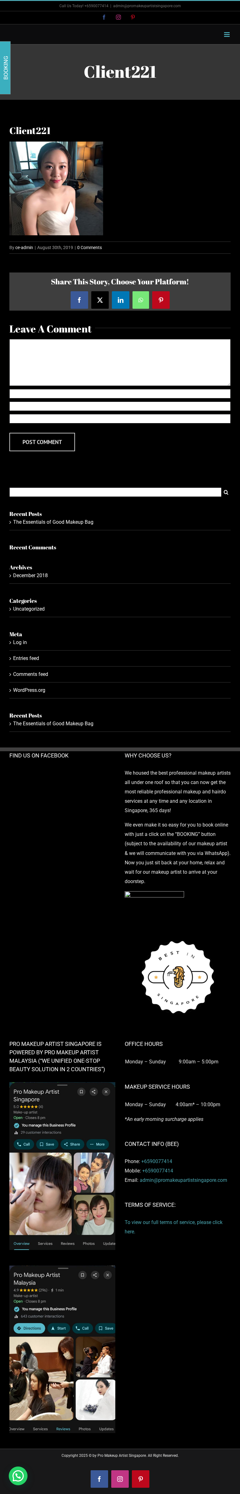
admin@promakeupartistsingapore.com (147, 6)
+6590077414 (156, 1161)
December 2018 (30, 575)
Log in (20, 642)
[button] (18, 1476)
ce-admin (24, 247)
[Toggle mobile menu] (227, 34)
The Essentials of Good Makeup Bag (53, 522)
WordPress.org (29, 690)
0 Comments (89, 247)
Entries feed (26, 658)
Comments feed (30, 674)
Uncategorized (29, 609)
